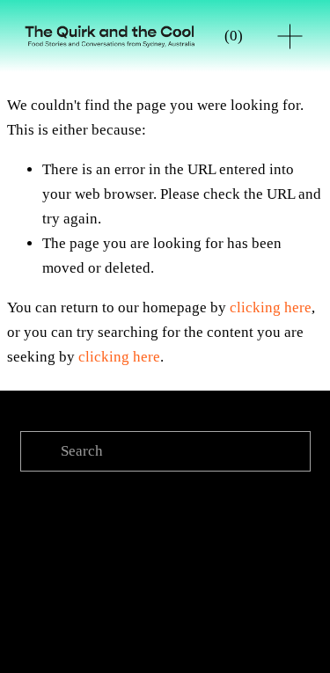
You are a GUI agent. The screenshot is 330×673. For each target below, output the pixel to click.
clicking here (271, 307)
